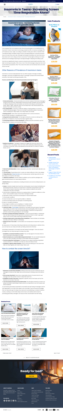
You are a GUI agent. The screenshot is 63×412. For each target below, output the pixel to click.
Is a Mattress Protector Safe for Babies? (7, 338)
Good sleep (15, 207)
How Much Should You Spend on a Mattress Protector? (22, 314)
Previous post (7, 353)
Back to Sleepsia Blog (32, 357)
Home (4, 16)
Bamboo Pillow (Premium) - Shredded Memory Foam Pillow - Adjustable (54, 56)
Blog (18, 396)
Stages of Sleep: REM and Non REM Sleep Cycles (55, 173)
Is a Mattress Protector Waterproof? (23, 338)
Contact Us (19, 400)
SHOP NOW (31, 376)
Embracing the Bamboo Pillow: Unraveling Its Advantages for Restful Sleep (54, 168)
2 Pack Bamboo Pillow (50, 396)
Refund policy (34, 401)
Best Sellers (19, 395)
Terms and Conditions (36, 390)
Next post (57, 353)
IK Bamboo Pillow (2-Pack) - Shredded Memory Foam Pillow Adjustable (54, 99)
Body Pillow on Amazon (54, 25)
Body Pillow (48, 392)
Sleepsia (9, 410)
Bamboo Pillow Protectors (51, 400)
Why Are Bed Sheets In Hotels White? (38, 338)
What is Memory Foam (22, 401)
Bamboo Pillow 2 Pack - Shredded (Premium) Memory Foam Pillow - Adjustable (54, 121)
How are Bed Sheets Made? (8, 313)
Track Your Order (35, 395)
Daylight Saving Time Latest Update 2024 (54, 163)
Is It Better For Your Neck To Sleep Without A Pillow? (55, 177)
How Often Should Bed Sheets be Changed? (38, 314)
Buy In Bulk (34, 398)
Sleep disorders (16, 174)
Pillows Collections (21, 393)
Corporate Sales (35, 396)
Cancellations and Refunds (37, 392)
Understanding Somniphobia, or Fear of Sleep (54, 159)
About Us (19, 398)
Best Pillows (19, 392)
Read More (5, 323)
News (33, 403)
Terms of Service (35, 400)
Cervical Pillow (49, 395)
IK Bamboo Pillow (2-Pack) (51, 398)
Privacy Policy (34, 393)
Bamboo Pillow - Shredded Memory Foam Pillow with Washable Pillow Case (54, 78)
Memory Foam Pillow (50, 393)
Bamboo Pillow (49, 390)
